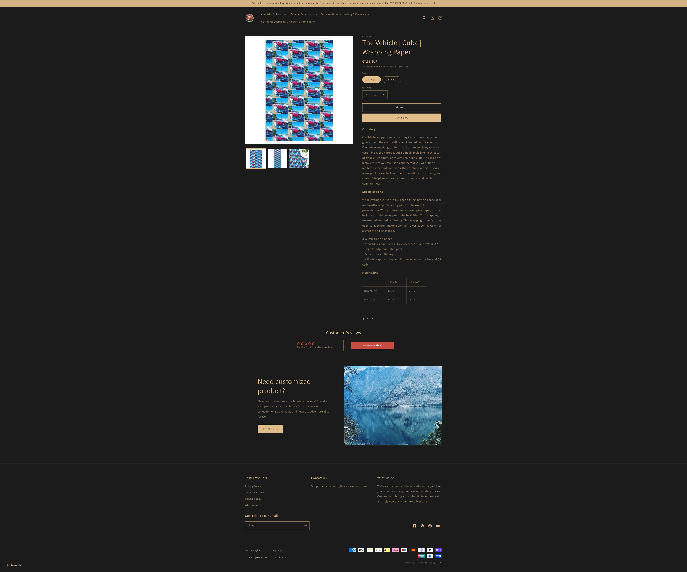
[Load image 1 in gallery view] (256, 158)
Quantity (366, 87)
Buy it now (401, 117)
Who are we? (252, 505)
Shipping (380, 66)
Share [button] (369, 318)
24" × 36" (371, 79)
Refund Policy (253, 498)
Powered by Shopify (433, 563)
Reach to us (270, 429)
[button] (303, 14)
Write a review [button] (372, 345)
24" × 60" (391, 79)
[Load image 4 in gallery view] (299, 158)
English (279, 557)
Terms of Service (254, 492)
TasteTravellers (417, 563)
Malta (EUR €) (256, 557)
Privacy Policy (253, 486)
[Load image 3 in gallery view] (278, 158)
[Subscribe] (305, 525)
